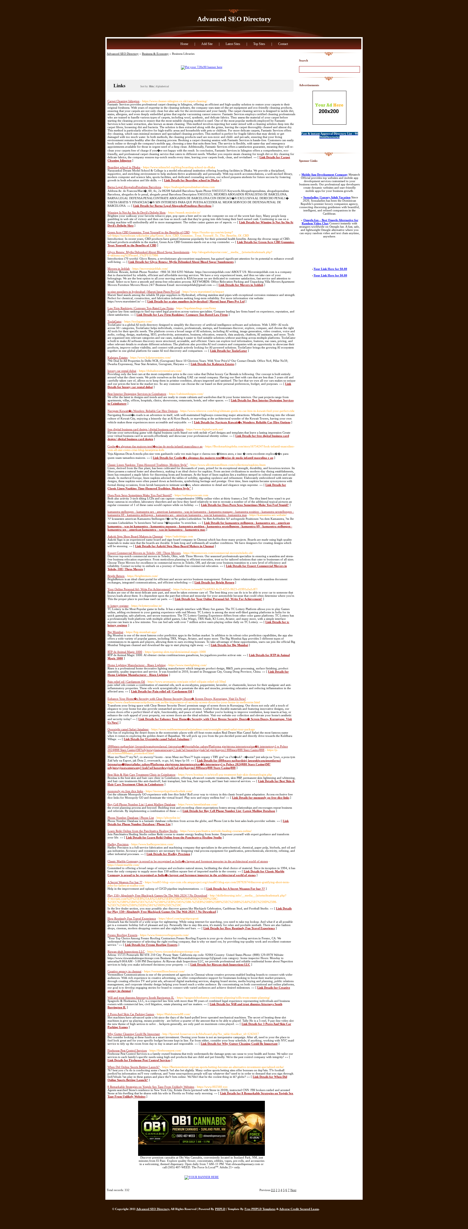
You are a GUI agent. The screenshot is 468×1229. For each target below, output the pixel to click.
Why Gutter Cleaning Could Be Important (134, 1034)
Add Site (207, 44)
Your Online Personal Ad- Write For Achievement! (139, 589)
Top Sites (259, 44)
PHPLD (220, 1209)
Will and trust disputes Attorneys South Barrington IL (141, 997)
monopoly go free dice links (125, 791)
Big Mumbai (115, 632)
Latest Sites (233, 44)
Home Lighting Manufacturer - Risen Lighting (137, 665)
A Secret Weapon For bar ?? (125, 882)
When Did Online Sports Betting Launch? (134, 1067)
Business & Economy (155, 53)
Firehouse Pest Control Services (127, 1050)
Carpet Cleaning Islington (123, 101)
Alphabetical (162, 86)
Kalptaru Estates (118, 357)
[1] (273, 1190)
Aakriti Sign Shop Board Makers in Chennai (135, 536)
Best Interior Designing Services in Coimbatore (137, 393)
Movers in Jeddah (119, 268)
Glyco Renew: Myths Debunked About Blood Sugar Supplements (148, 252)
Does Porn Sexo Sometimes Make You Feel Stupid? (140, 495)
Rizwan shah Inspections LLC (126, 951)
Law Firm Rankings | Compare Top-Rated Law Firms (141, 308)
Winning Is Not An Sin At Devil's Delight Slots (136, 212)
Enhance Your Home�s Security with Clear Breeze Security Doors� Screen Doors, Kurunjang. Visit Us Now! (177, 698)
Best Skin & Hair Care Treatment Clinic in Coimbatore (142, 774)
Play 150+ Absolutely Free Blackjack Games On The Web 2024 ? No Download (157, 895)
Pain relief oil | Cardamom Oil (126, 681)
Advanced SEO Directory (234, 18)
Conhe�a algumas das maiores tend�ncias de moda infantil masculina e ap (155, 446)
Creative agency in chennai (124, 971)
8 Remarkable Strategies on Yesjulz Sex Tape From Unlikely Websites (151, 1086)
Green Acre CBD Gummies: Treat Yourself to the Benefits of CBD (149, 232)
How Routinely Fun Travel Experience (132, 918)
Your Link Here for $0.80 (330, 268)
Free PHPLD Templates (260, 1209)
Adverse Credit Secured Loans (299, 1209)
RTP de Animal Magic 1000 (125, 651)
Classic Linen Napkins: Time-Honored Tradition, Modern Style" (148, 464)
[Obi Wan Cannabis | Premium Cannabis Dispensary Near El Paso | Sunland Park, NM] (201, 1154)
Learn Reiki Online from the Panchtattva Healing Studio (143, 831)
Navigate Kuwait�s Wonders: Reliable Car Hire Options (143, 410)
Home (184, 44)
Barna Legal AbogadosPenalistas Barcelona (134, 187)
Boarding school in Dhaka (124, 167)
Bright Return (116, 576)
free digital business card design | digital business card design (146, 429)
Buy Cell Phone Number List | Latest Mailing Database (142, 804)
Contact (283, 44)
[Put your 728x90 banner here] (201, 67)
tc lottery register (118, 605)
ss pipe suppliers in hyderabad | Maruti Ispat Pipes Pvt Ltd (144, 291)
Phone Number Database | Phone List (131, 817)
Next (293, 1190)
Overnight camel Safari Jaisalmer (128, 729)
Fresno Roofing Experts (122, 935)
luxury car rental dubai (122, 370)
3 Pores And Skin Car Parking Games (131, 1014)
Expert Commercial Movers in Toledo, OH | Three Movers (144, 552)
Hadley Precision (118, 844)
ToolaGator (115, 321)
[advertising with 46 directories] (201, 1177)
